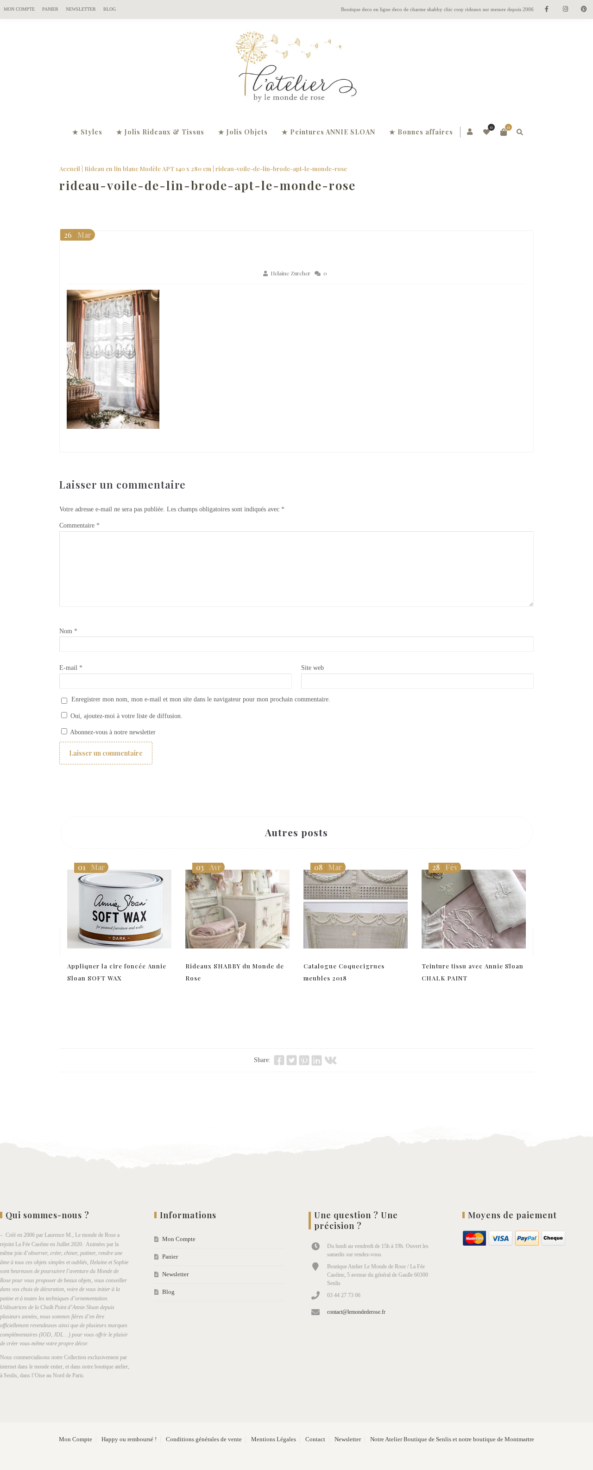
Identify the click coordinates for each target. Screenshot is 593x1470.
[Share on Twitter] (291, 1060)
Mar (78, 235)
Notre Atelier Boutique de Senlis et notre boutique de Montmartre (452, 1439)
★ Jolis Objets (243, 131)
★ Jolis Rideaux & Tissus (160, 131)
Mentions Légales (273, 1439)
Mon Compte (19, 9)
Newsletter (81, 9)
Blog (109, 9)
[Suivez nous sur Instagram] (565, 9)
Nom (68, 631)
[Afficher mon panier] (503, 132)
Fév (445, 867)
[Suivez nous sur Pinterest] (583, 9)
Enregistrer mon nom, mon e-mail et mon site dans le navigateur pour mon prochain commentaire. (200, 699)
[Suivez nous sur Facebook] (546, 9)
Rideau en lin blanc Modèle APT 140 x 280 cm (147, 168)
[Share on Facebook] (279, 1060)
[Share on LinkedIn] (317, 1060)
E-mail (70, 667)
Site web (312, 667)
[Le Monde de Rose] (296, 68)
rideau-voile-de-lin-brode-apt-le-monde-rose (207, 185)
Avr (208, 867)
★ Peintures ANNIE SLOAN (328, 131)
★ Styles (87, 131)
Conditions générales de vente (204, 1439)
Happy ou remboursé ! (129, 1439)
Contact (315, 1439)
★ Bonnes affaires (421, 131)
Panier (50, 9)
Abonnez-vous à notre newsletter (112, 732)
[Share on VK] (330, 1060)
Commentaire (79, 525)
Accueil (69, 168)
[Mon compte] (470, 132)
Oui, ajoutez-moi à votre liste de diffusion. (126, 716)
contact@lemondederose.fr (356, 1312)
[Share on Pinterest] (304, 1060)
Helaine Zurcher (290, 273)
